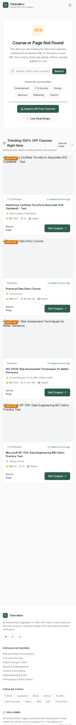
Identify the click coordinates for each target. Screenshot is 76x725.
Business (23, 95)
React (36, 696)
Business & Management (16, 666)
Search (59, 71)
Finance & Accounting (14, 671)
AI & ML (60, 696)
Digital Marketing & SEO (15, 675)
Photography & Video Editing (18, 679)
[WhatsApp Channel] (13, 637)
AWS (38, 701)
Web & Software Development (18, 653)
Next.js (47, 696)
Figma (28, 701)
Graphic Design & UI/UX (15, 662)
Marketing (39, 95)
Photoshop (61, 701)
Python (8, 696)
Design (58, 88)
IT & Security (41, 88)
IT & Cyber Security (13, 658)
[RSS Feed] (20, 637)
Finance (54, 95)
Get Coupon (55, 228)
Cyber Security (12, 701)
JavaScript (22, 696)
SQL (48, 701)
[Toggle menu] (70, 5)
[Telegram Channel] (5, 637)
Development (22, 88)
